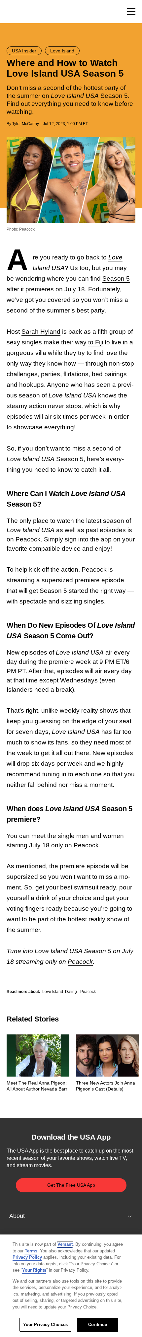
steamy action (26, 405)
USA (15, 12)
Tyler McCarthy (25, 123)
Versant (65, 1244)
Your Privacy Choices (45, 1324)
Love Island (52, 991)
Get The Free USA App (71, 1185)
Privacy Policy (27, 1257)
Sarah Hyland (40, 331)
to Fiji (95, 342)
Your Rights (34, 1270)
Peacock (80, 961)
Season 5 (116, 278)
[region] (71, 1285)
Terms (31, 1250)
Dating (71, 991)
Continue (97, 1324)
